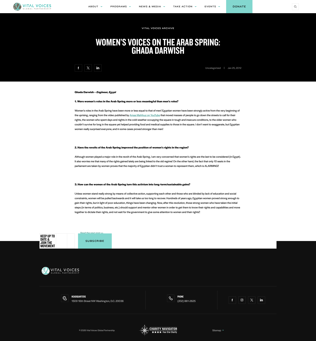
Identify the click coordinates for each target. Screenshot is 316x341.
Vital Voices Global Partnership (100, 330)
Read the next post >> (91, 233)
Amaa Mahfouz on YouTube (145, 115)
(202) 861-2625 (186, 301)
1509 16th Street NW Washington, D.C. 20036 (97, 301)
